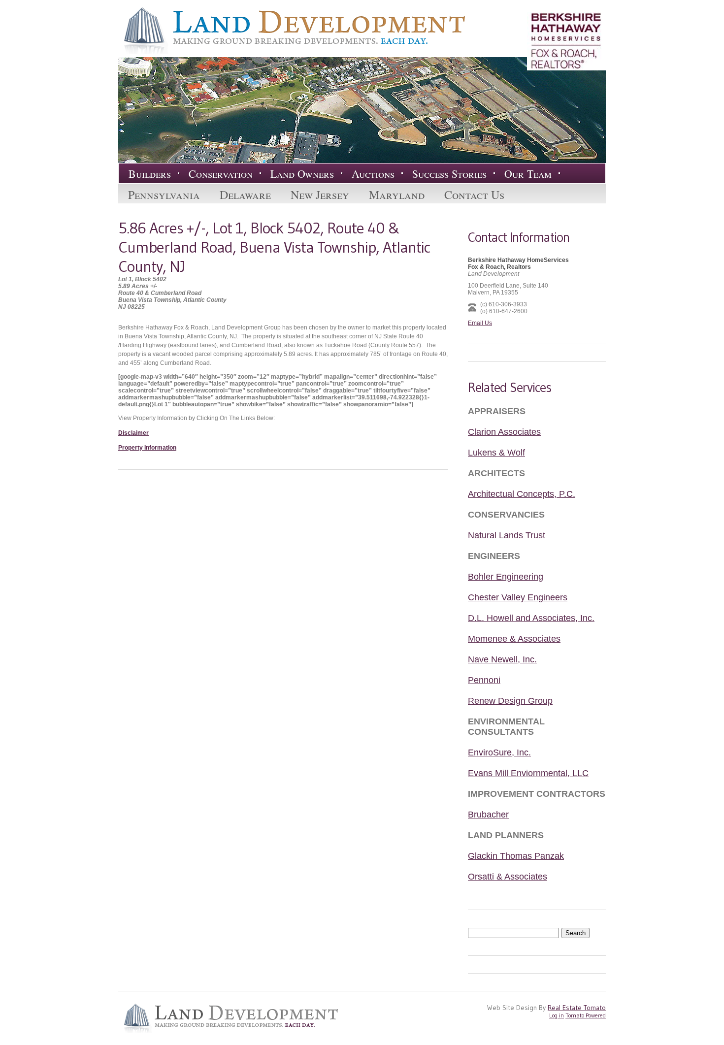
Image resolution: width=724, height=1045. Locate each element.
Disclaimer (133, 432)
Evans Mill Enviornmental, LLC (528, 773)
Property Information (147, 447)
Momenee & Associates (514, 639)
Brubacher (488, 814)
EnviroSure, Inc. (499, 752)
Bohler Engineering (505, 577)
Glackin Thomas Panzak (516, 856)
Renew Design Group (510, 701)
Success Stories (449, 173)
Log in (556, 1015)
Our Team (528, 173)
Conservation (221, 173)
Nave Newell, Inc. (502, 659)
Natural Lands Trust (506, 535)
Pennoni (484, 680)
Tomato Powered (585, 1015)
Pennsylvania (164, 194)
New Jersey (320, 194)
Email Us (480, 323)
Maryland (397, 194)
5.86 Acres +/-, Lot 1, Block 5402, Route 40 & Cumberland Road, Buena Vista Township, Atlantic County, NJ (274, 247)
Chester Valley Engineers (517, 597)
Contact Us (474, 194)
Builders (150, 173)
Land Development (291, 30)
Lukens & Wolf (496, 452)
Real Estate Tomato (577, 1007)
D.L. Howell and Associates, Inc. (531, 618)
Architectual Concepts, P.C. (521, 494)
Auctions (373, 173)
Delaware (245, 194)
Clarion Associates (504, 432)
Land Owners (302, 173)
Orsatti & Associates (507, 877)
